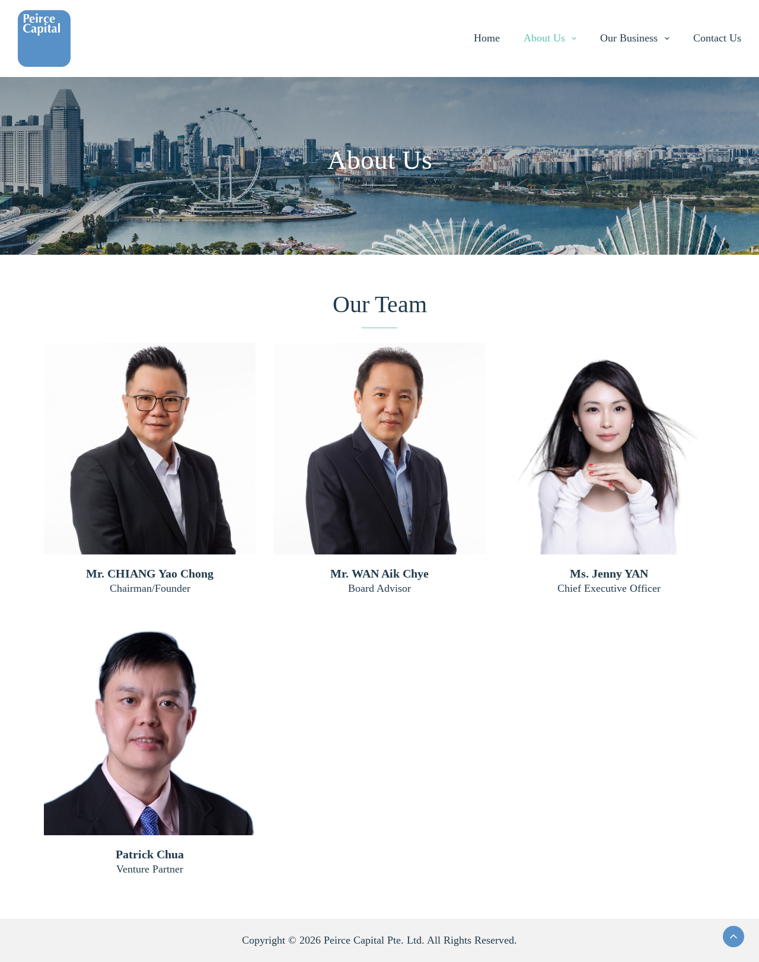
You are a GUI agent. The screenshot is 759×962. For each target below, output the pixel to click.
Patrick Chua (150, 854)
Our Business (629, 38)
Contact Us (717, 38)
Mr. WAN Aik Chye (379, 573)
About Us (544, 38)
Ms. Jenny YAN (609, 573)
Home (487, 38)
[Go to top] (733, 936)
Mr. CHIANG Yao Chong (149, 573)
